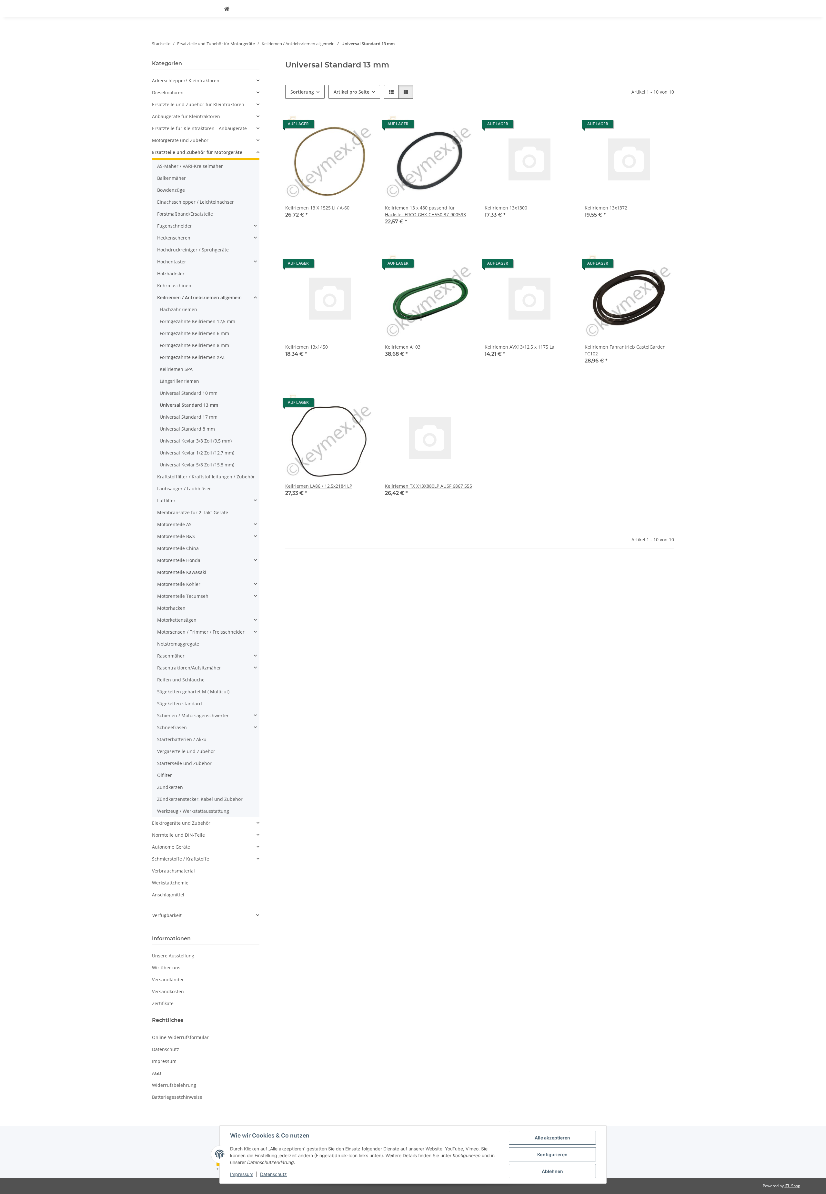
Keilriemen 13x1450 (306, 347)
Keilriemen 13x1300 (506, 208)
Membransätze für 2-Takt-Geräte (192, 512)
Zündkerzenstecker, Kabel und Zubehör (200, 799)
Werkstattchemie (170, 883)
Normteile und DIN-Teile (178, 835)
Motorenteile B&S (176, 536)
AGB (156, 1073)
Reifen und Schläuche (181, 680)
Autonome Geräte (171, 847)
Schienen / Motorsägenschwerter (193, 715)
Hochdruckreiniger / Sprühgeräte (193, 250)
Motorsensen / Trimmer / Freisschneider (201, 632)
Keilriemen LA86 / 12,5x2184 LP (318, 486)
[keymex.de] (227, 8)
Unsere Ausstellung (173, 956)
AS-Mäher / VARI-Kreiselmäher (190, 166)
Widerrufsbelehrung (174, 1085)
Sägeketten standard (179, 703)
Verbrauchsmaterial (173, 871)
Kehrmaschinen (174, 285)
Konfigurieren (552, 1154)
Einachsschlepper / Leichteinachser (195, 202)
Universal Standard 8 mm (187, 429)
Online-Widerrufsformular (180, 1037)
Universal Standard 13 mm (189, 405)
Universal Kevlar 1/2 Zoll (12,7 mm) (197, 453)
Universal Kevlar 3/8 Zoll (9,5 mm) (196, 441)
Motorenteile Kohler (178, 584)
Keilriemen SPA (176, 369)
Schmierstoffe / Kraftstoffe (180, 859)
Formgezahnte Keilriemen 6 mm (194, 333)
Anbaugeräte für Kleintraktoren (186, 116)
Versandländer (168, 979)
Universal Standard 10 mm (188, 393)
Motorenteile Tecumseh (182, 596)
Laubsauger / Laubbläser (184, 488)
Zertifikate (163, 1003)
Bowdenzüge (171, 190)
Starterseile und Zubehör (184, 763)
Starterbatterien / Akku (181, 739)
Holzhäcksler (171, 273)
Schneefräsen (172, 727)
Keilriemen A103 (402, 347)
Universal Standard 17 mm (188, 417)
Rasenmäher (171, 656)
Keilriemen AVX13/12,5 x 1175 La (519, 347)
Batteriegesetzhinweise (177, 1097)
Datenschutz (273, 1174)
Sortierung (302, 92)
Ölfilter (164, 775)
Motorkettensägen (176, 620)
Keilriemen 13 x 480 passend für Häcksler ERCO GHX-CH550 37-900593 (425, 211)
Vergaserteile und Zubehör (186, 751)
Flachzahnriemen (178, 309)
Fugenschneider (174, 226)
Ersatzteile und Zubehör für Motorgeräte (197, 152)
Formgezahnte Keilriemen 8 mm (194, 345)
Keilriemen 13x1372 (606, 208)
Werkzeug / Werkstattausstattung (193, 811)
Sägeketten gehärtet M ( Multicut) (193, 692)
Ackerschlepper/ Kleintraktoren (185, 80)
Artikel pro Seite (351, 92)
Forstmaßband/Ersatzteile (185, 214)
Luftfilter (166, 500)
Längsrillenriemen (179, 381)
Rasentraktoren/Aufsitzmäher (189, 668)
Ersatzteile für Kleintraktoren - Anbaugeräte (199, 128)
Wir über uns (166, 967)
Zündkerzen (170, 787)
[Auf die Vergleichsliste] (364, 125)
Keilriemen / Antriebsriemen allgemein (199, 297)
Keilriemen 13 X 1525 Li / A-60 (317, 208)
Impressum (241, 1174)
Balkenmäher (171, 178)
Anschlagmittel (168, 895)
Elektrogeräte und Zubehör (181, 823)
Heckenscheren (173, 238)
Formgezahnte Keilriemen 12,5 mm (197, 321)
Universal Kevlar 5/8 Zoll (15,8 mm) (197, 465)
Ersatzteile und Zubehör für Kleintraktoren (198, 104)
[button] (391, 92)
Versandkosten (168, 991)
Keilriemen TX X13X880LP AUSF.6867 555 (428, 486)
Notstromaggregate (178, 644)
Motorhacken (171, 608)
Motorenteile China (178, 548)
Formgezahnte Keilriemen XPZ (192, 357)
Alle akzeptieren (552, 1137)
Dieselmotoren (168, 92)
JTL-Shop (792, 1186)
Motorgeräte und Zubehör (180, 140)
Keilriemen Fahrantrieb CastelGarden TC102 (625, 350)
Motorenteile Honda (178, 560)
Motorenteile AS (174, 524)
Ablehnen (552, 1171)
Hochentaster (171, 262)
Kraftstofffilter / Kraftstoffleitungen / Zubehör (206, 477)
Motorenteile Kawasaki (181, 572)
